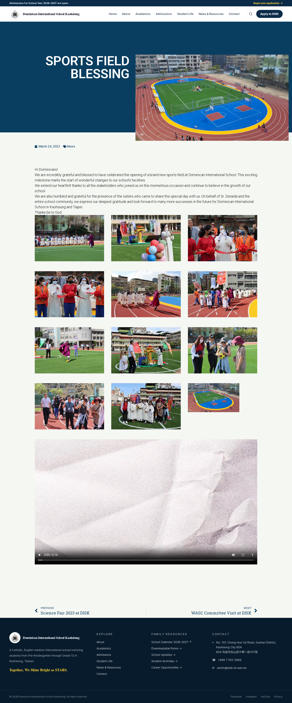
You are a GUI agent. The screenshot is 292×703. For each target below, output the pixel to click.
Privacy (278, 696)
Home (113, 13)
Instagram (251, 696)
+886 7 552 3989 (226, 660)
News (71, 146)
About (126, 13)
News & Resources (211, 13)
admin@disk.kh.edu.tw (229, 667)
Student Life (185, 13)
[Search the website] (251, 14)
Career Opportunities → (166, 667)
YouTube (265, 696)
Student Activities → (164, 661)
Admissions (164, 13)
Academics (143, 13)
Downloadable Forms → (166, 648)
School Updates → (163, 654)
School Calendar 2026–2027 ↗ (171, 642)
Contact (234, 13)
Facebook (236, 696)
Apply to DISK (269, 13)
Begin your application (268, 3)
